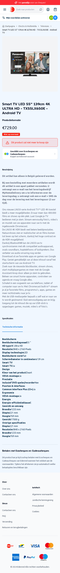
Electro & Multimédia (28, 26)
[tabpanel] (30, 64)
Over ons (6, 489)
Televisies (44, 26)
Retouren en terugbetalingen (14, 527)
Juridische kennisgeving (42, 500)
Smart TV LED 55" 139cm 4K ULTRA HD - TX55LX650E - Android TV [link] (29, 31)
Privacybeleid (38, 506)
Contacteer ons (9, 494)
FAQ (4, 516)
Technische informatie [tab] (12, 327)
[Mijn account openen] (48, 9)
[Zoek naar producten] (41, 9)
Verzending (7, 522)
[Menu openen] (5, 9)
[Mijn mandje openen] (55, 9)
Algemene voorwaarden (42, 494)
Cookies (35, 511)
